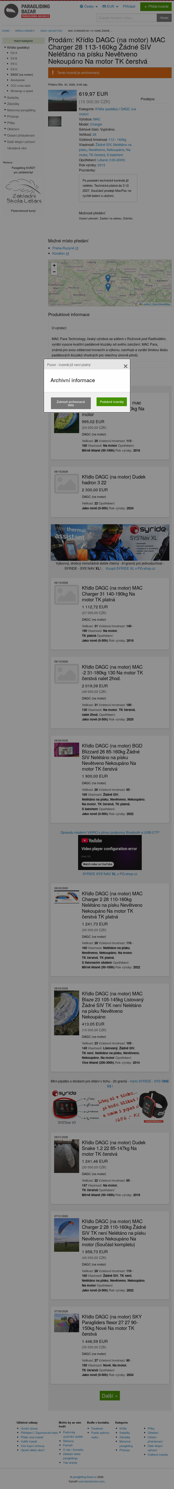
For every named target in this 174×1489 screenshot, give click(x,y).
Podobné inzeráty (112, 401)
